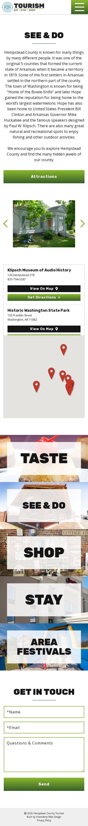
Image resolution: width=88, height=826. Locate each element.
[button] (44, 176)
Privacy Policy (44, 820)
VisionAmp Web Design (48, 816)
